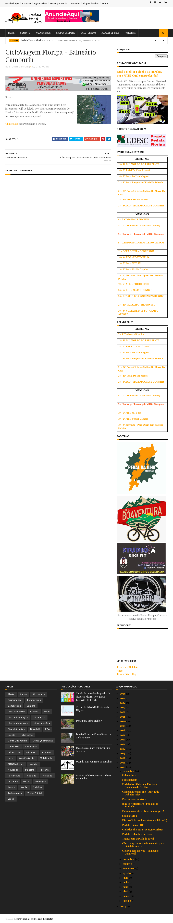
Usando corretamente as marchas (94, 761)
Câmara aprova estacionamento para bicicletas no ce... (143, 845)
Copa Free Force (16, 711)
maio (126, 887)
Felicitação (27, 735)
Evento (14, 41)
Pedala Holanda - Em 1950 (137, 834)
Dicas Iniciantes (16, 729)
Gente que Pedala (58, 3)
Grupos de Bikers (65, 33)
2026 (123, 693)
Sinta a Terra (129, 815)
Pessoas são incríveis (134, 799)
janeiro (127, 900)
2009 (123, 906)
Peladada (47, 775)
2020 (123, 721)
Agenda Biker (40, 3)
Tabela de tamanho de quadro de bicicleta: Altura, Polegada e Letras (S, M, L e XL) (93, 697)
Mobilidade (46, 758)
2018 (123, 730)
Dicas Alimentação (18, 717)
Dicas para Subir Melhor (89, 720)
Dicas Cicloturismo (18, 723)
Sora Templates (24, 918)
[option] (86, 40)
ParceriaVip (14, 775)
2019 (123, 725)
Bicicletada (38, 694)
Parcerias (75, 3)
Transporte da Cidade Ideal (138, 838)
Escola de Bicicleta (127, 667)
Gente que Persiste (43, 740)
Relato (11, 787)
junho (126, 882)
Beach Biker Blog (127, 674)
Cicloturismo (88, 33)
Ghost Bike (13, 746)
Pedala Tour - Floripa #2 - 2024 (37, 40)
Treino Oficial (34, 793)
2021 (123, 716)
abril (126, 891)
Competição (14, 705)
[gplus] (165, 2)
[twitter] (160, 2)
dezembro (129, 771)
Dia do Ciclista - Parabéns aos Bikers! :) (144, 820)
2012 (123, 757)
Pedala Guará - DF (132, 825)
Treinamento (15, 793)
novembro (129, 859)
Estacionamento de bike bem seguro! (143, 811)
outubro (128, 863)
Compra (31, 705)
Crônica (34, 711)
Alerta (11, 694)
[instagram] (155, 2)
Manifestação (26, 758)
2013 (123, 753)
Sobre (105, 3)
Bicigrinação (14, 700)
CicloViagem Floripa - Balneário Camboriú (140, 852)
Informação (14, 752)
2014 (123, 748)
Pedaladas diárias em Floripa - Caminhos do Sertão (139, 786)
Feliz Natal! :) (129, 779)
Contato (26, 3)
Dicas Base (39, 717)
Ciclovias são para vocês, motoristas (143, 829)
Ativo (120, 670)
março (127, 896)
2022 (123, 712)
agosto (127, 873)
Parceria (44, 769)
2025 (123, 698)
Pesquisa (13, 781)
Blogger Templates (43, 918)
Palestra (29, 769)
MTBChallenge (16, 764)
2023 (123, 707)
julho (126, 877)
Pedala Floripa (12, 3)
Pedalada (31, 775)
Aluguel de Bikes (91, 3)
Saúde (23, 787)
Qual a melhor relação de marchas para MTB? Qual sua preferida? (139, 73)
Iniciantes (31, 752)
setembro (128, 868)
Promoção (40, 781)
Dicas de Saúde (41, 723)
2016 (123, 739)
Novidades (14, 769)
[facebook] (150, 2)
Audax (23, 694)
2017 (123, 735)
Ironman (46, 752)
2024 (123, 702)
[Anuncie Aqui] (72, 21)
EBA (47, 729)
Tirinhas (37, 787)
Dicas (47, 711)
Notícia (33, 764)
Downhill (35, 729)
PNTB (26, 781)
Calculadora (129, 775)
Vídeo (11, 798)
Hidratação (31, 746)
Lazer (11, 758)
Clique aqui (11, 123)
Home (11, 33)
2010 (123, 767)
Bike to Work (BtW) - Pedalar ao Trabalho (140, 805)
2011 (122, 762)
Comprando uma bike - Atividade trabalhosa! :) (140, 793)
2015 (123, 744)
